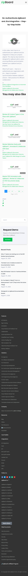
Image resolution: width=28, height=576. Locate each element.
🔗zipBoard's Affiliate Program (9, 564)
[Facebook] (2, 477)
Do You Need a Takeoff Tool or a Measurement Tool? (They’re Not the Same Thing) (13, 282)
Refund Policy (4, 542)
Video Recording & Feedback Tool (9, 345)
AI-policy (14, 559)
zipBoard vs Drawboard (7, 495)
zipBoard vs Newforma (6, 510)
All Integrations (5, 443)
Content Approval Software (7, 396)
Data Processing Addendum (8, 556)
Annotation (4, 326)
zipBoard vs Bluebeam (6, 501)
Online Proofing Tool (6, 340)
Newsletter (4, 430)
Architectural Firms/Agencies (8, 374)
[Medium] (12, 477)
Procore (3, 460)
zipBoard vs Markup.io (6, 512)
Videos (3, 422)
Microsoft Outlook (5, 454)
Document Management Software (9, 385)
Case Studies (4, 435)
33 (19, 191)
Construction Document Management (10, 371)
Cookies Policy (4, 548)
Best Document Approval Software (9, 388)
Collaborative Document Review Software (11, 382)
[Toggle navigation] (26, 2)
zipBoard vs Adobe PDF (6, 515)
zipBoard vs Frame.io (6, 507)
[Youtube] (7, 477)
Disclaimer (4, 554)
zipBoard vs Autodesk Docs (7, 504)
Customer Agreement (6, 559)
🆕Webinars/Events (6, 427)
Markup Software (5, 348)
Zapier (3, 466)
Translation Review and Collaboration (10, 402)
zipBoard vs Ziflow (5, 498)
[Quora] (14, 477)
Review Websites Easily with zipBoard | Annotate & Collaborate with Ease (14, 146)
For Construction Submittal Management (11, 368)
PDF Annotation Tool (6, 343)
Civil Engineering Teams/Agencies (9, 377)
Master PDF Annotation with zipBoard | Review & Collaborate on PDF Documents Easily (13, 178)
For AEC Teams (5, 379)
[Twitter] (5, 477)
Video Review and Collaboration (9, 399)
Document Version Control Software (10, 391)
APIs (2, 468)
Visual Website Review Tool (7, 394)
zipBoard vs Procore (6, 518)
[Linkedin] (9, 477)
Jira (2, 449)
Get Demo (8, 239)
